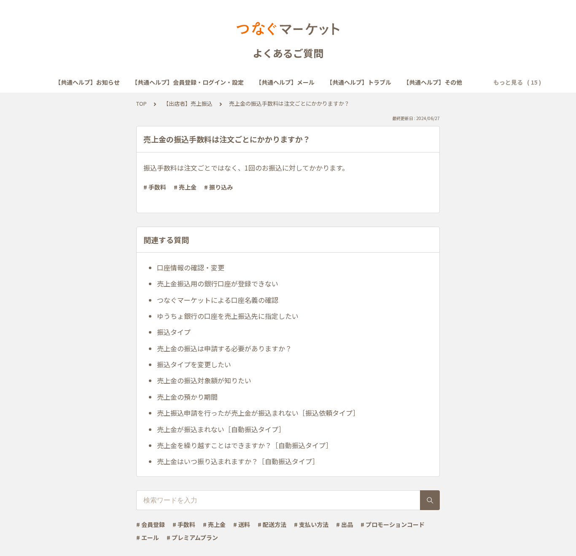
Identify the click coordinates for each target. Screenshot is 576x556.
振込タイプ (174, 332)
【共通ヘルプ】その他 (432, 82)
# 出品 (344, 524)
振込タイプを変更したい (194, 364)
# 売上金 (185, 187)
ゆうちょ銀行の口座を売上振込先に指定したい (228, 316)
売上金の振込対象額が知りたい (204, 380)
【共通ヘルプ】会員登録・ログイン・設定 (188, 82)
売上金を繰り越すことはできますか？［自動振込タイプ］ (244, 445)
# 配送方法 (272, 524)
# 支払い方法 (311, 524)
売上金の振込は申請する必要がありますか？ (224, 348)
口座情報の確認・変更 (190, 267)
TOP (141, 103)
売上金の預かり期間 (187, 397)
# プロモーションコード (393, 524)
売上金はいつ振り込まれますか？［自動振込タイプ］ (238, 461)
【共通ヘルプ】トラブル (358, 82)
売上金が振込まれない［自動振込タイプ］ (221, 429)
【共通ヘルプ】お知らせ (87, 82)
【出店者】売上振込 (188, 103)
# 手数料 (154, 187)
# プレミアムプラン (192, 537)
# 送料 (241, 524)
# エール (147, 537)
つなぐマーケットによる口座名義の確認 (217, 300)
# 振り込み (218, 187)
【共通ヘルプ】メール (285, 82)
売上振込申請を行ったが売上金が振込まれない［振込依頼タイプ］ (258, 413)
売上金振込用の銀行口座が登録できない (217, 283)
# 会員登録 (150, 524)
